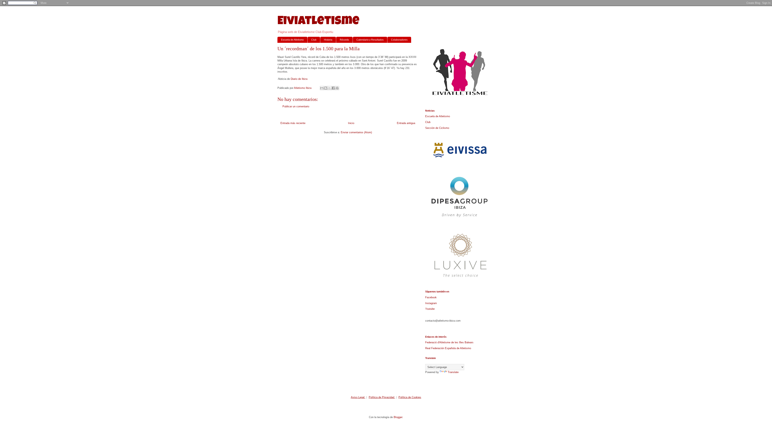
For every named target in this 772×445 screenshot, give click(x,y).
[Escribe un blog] (326, 88)
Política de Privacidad (382, 397)
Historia (328, 39)
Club (313, 39)
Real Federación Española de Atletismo (448, 348)
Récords (344, 39)
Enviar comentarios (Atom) (356, 132)
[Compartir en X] (329, 88)
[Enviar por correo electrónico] (322, 88)
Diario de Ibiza (299, 78)
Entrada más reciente (292, 123)
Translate (453, 372)
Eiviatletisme (318, 22)
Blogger (398, 417)
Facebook (431, 297)
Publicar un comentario (295, 106)
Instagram (431, 303)
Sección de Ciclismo (437, 127)
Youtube (430, 308)
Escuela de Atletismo (292, 39)
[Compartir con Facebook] (333, 88)
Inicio (351, 123)
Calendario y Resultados (370, 39)
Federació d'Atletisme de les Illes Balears (449, 342)
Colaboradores (399, 39)
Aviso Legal (358, 397)
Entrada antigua (406, 123)
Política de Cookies (409, 397)
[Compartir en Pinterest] (337, 88)
